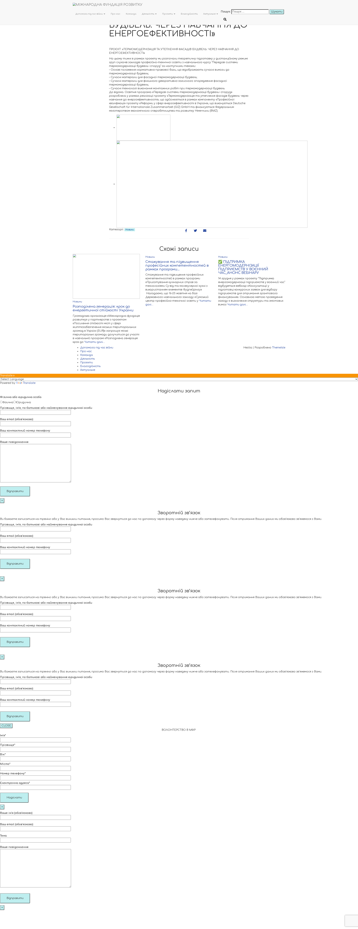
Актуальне (209, 14)
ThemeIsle (278, 347)
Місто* (5, 764)
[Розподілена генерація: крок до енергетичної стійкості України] (106, 276)
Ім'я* (3, 735)
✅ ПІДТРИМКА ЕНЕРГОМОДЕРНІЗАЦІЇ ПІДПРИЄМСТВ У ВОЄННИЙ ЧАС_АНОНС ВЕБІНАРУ (243, 267)
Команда (131, 14)
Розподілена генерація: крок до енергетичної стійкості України (103, 308)
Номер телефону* (13, 773)
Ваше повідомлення (14, 442)
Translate (29, 383)
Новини (129, 230)
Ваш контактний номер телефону (25, 430)
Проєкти (167, 14)
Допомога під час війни (89, 14)
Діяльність (148, 14)
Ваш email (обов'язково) (16, 419)
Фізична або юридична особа (20, 397)
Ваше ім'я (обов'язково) (16, 813)
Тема (3, 835)
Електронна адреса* (15, 783)
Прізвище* (7, 745)
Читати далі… (94, 342)
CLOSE (6, 725)
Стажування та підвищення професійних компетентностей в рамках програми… (177, 265)
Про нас (115, 14)
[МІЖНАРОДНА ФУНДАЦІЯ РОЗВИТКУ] (147, 4)
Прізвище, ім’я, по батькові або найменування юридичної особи (46, 408)
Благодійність (189, 14)
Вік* (3, 754)
